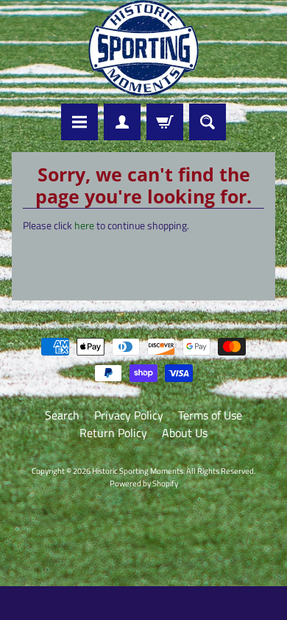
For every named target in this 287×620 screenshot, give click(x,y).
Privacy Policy (128, 415)
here (84, 225)
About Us (185, 432)
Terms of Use (210, 415)
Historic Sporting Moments (137, 470)
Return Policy (113, 432)
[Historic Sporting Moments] (143, 48)
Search (62, 415)
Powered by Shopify (144, 483)
